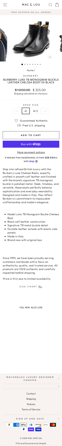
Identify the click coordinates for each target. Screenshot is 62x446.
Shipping (18, 93)
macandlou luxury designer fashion (30, 378)
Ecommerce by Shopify (35, 443)
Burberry (31, 75)
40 (16, 111)
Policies (31, 404)
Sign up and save (30, 418)
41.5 (35, 111)
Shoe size (31, 105)
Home (30, 70)
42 (45, 111)
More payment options (31, 152)
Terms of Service (31, 409)
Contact (31, 393)
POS (18, 443)
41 (25, 111)
